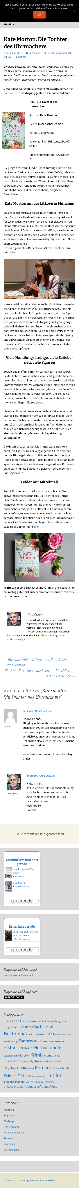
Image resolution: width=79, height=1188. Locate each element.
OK (39, 14)
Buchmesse (43, 1026)
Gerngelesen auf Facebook (19, 975)
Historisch (65, 53)
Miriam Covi (19, 876)
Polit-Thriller (55, 1061)
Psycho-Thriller (16, 1068)
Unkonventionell (14, 1086)
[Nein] (74, 11)
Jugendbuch (11, 1055)
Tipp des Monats (14, 1082)
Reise (31, 1068)
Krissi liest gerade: (22, 926)
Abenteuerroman (31, 1021)
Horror (29, 1048)
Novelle (45, 1061)
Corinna (22, 56)
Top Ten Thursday (34, 1082)
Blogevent (10, 1027)
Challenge (9, 1121)
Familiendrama (63, 1034)
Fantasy (26, 1040)
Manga (25, 1061)
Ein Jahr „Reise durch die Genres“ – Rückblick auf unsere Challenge (40, 673)
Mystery (35, 1061)
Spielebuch (40, 1076)
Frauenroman (49, 1041)
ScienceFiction (17, 1075)
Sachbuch (62, 1068)
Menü (7, 24)
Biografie (61, 1021)
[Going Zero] (8, 886)
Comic (29, 1034)
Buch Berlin (25, 1027)
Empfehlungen (11, 1126)
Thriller (53, 1075)
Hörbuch (42, 1047)
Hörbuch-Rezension (14, 1132)
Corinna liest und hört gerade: (22, 862)
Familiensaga (11, 1041)
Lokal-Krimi (12, 1061)
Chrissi (7, 726)
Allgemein (9, 1109)
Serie (32, 1076)
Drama (38, 1034)
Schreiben (9, 1144)
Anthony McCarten (22, 886)
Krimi (35, 1055)
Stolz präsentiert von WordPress (39, 1180)
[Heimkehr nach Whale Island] (8, 872)
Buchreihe (15, 1033)
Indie (56, 1047)
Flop (56, 53)
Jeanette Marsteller (22, 939)
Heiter (61, 1041)
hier (12, 252)
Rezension (34, 53)
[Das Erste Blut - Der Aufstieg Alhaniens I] (8, 935)
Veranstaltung (11, 1149)
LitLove (8, 56)
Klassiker (24, 1055)
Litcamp (47, 1055)
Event (50, 53)
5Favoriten (11, 1021)
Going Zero (19, 882)
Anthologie (48, 1021)
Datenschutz (10, 1180)
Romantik (45, 1067)
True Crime (49, 1082)
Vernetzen (33, 1086)
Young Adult (48, 1086)
